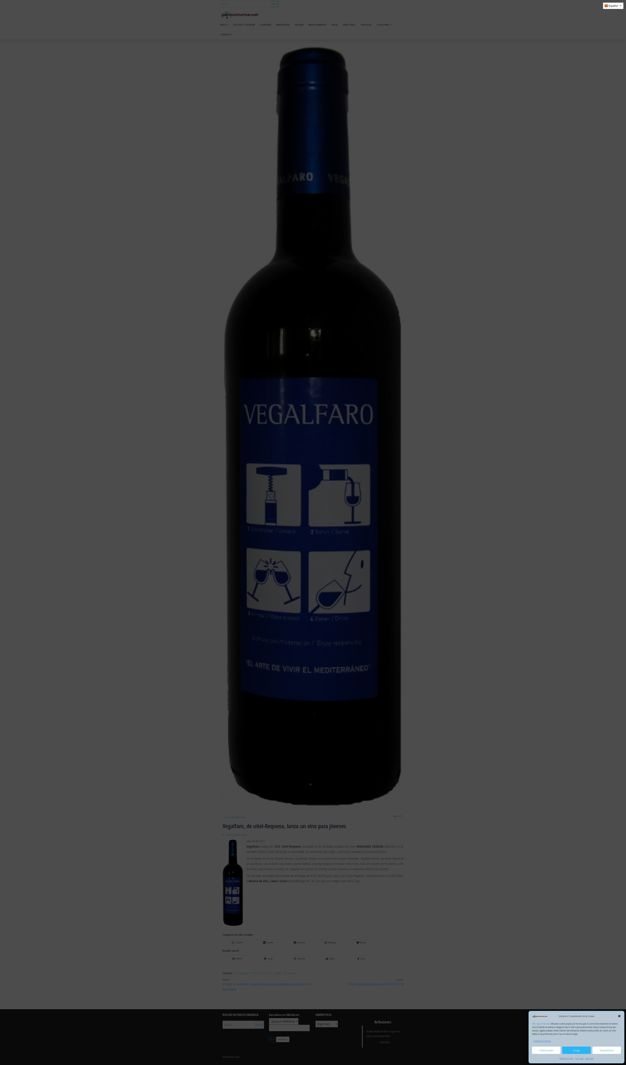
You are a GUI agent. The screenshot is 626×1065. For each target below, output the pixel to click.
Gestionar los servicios (542, 1040)
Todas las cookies (546, 1050)
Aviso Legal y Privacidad (541, 1023)
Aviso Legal (579, 1058)
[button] (619, 1016)
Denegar (576, 1050)
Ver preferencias (606, 1050)
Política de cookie (566, 1058)
